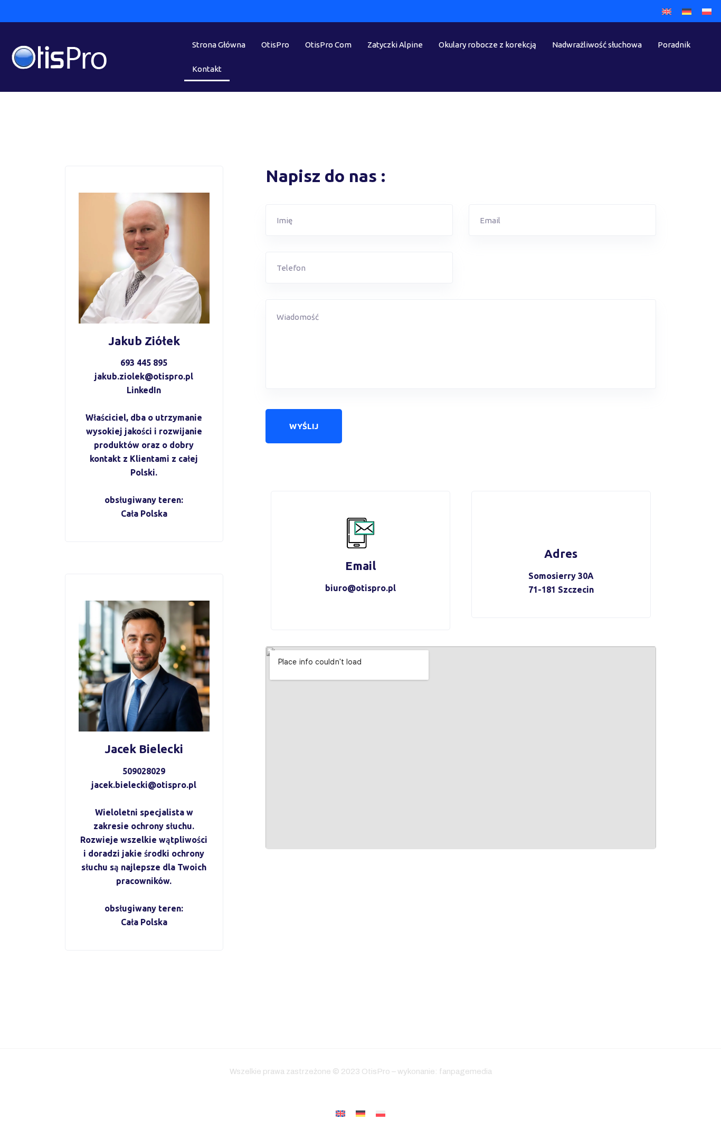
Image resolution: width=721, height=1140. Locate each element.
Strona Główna (218, 44)
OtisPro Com (328, 44)
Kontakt (207, 68)
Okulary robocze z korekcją (487, 44)
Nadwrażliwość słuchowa (597, 44)
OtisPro (275, 44)
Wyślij (303, 426)
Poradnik (674, 44)
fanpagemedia (465, 1071)
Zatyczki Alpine (395, 44)
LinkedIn (144, 390)
